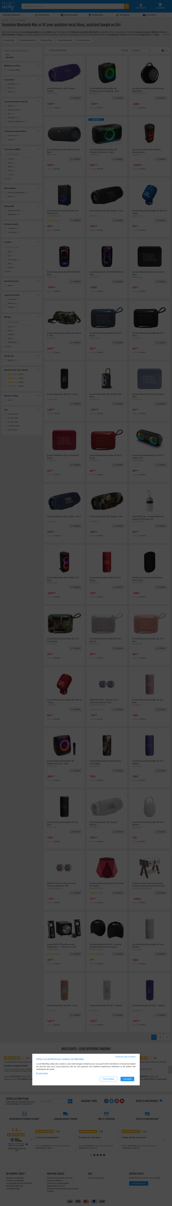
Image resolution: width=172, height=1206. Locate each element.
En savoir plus (42, 1073)
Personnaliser (108, 1079)
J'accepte (127, 1079)
